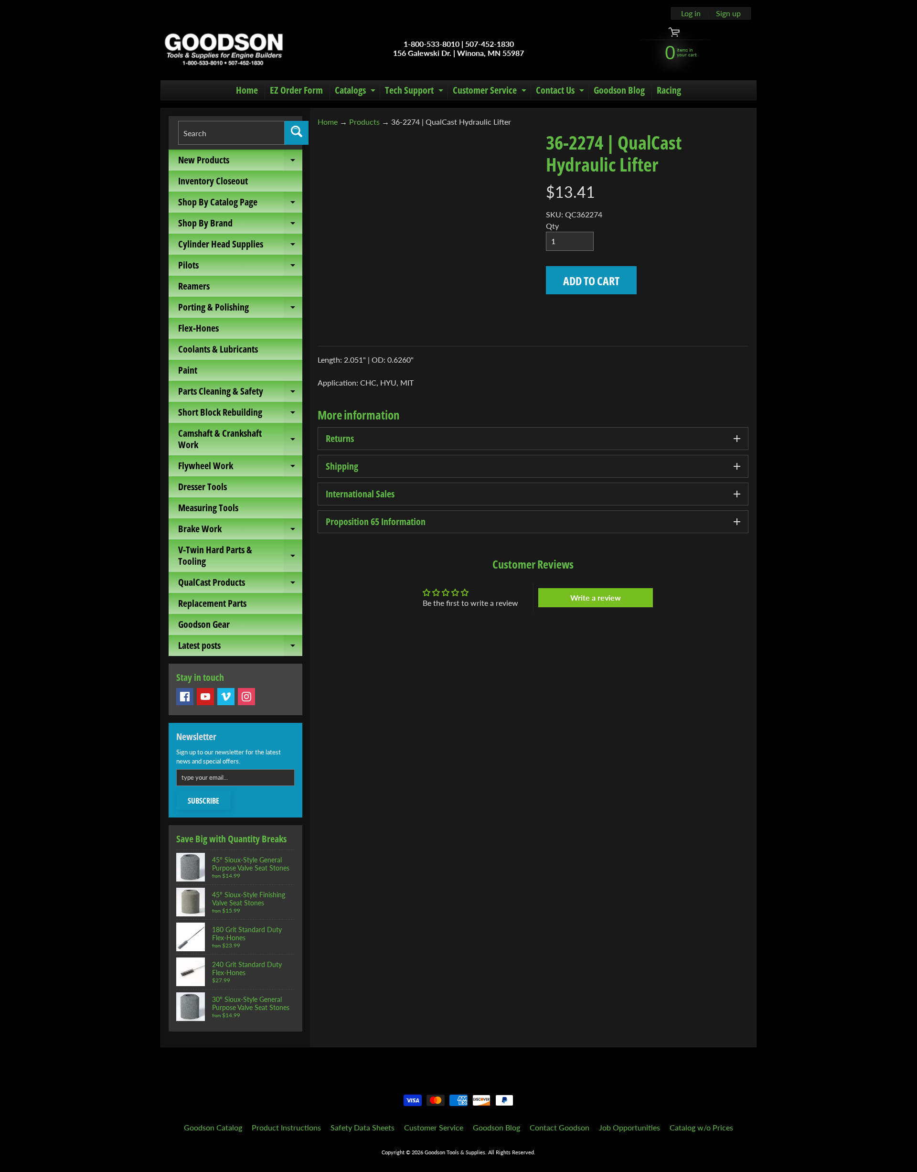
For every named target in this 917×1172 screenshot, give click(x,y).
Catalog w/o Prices (701, 1127)
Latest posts (240, 647)
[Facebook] (184, 696)
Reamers (194, 286)
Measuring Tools (208, 507)
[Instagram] (246, 696)
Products (364, 121)
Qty (552, 225)
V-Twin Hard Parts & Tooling (240, 556)
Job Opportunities (629, 1127)
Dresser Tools (202, 486)
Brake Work (240, 530)
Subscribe (203, 801)
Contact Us (561, 92)
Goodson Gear (204, 624)
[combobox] (231, 133)
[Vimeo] (226, 696)
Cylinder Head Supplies (240, 246)
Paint (187, 370)
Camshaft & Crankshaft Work (240, 439)
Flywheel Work (240, 467)
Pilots (240, 267)
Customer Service (491, 92)
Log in (691, 13)
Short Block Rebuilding (240, 414)
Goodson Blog (619, 90)
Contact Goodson (559, 1127)
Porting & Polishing (240, 309)
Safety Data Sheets (363, 1127)
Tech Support (415, 92)
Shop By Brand (240, 225)
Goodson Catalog (213, 1127)
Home (247, 90)
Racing (669, 90)
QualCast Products (240, 584)
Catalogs (356, 92)
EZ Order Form (296, 90)
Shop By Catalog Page (240, 204)
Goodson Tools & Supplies (455, 1152)
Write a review (595, 597)
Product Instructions (286, 1127)
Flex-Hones (198, 328)
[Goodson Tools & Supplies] (223, 48)
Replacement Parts (212, 603)
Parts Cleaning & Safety (240, 393)
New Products (240, 162)
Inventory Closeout (213, 180)
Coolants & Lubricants (218, 349)
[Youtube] (205, 696)
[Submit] (297, 133)
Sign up (728, 13)
